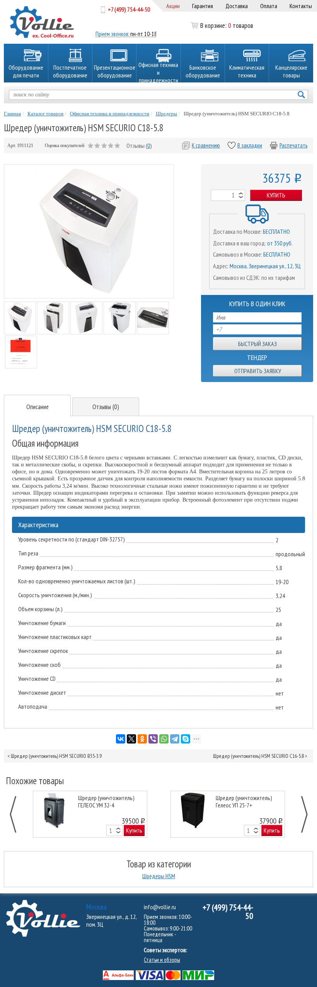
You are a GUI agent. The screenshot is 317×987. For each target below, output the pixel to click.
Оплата (268, 6)
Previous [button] (17, 814)
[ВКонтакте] (120, 739)
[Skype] (185, 739)
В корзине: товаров (216, 25)
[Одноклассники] (142, 739)
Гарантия (202, 6)
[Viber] (153, 739)
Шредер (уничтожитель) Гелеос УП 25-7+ (244, 801)
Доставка (236, 6)
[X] (131, 739)
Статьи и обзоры (162, 959)
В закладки (249, 145)
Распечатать (293, 145)
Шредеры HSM (158, 876)
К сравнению (206, 145)
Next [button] (300, 814)
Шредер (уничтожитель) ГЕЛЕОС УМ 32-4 (106, 801)
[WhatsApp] (164, 739)
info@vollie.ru (160, 907)
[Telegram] (174, 739)
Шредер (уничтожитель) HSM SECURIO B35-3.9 (56, 755)
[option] (90, 814)
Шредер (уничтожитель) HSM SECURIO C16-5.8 (258, 755)
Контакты (301, 6)
